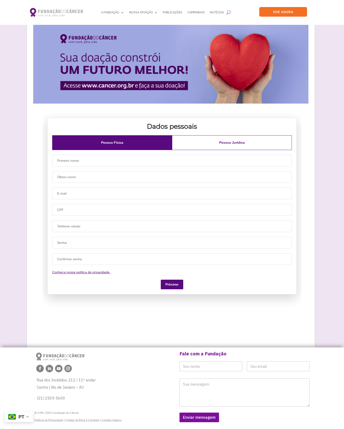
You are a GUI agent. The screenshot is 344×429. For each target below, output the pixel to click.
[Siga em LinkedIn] (49, 368)
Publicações (172, 12)
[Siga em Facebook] (40, 368)
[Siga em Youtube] (58, 368)
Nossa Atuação (141, 12)
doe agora (283, 12)
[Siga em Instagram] (68, 368)
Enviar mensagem (199, 417)
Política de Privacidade (48, 420)
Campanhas (196, 12)
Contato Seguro (111, 420)
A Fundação (110, 12)
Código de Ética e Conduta (82, 420)
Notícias (217, 12)
